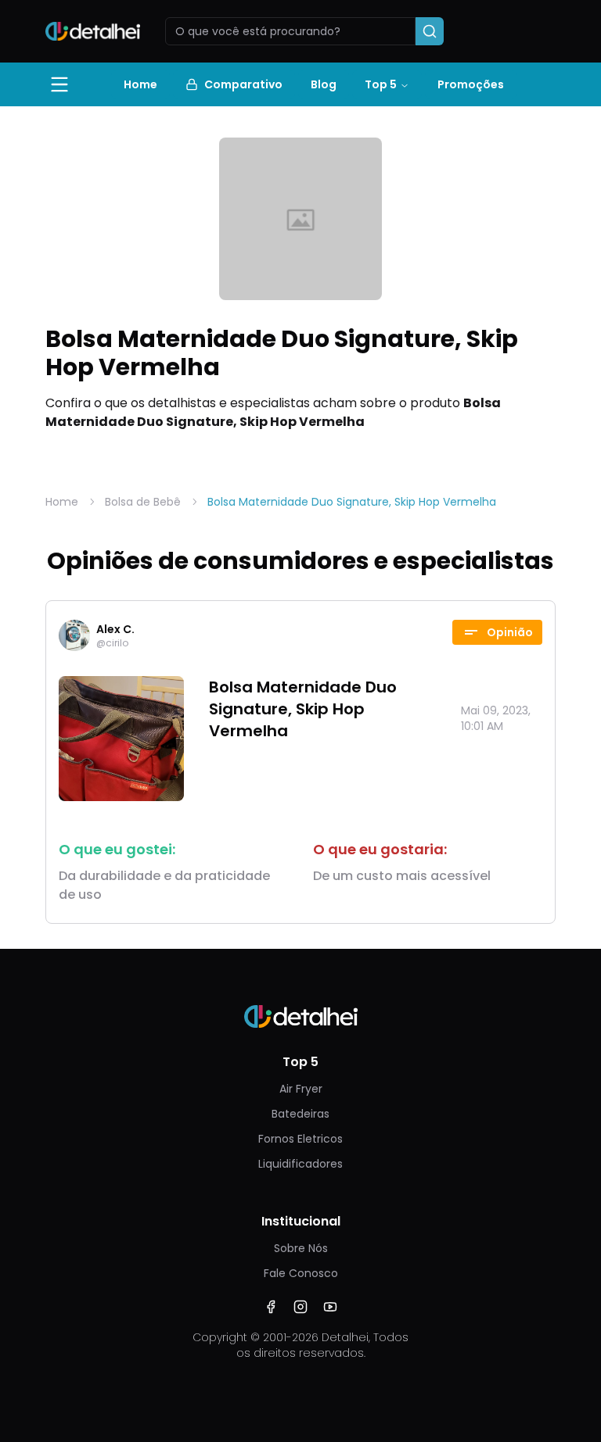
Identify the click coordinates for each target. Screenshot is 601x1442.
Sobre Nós (301, 1248)
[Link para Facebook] (271, 1307)
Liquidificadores (300, 1164)
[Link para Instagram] (300, 1307)
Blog (323, 84)
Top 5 (381, 84)
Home (140, 84)
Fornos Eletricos (300, 1139)
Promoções (470, 84)
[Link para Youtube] (330, 1307)
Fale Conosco (301, 1273)
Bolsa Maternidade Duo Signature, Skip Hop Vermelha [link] (351, 502)
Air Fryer (300, 1089)
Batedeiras (300, 1114)
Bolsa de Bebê (143, 502)
